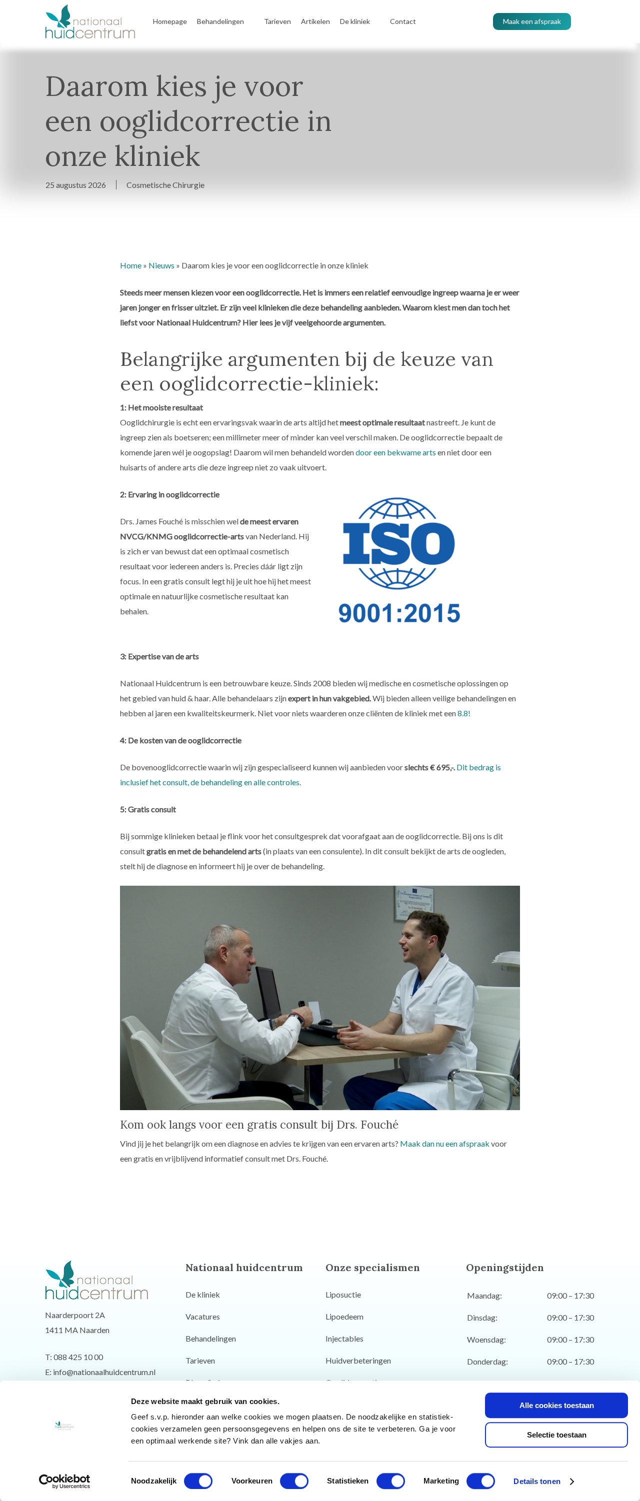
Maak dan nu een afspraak (445, 1143)
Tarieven (200, 1360)
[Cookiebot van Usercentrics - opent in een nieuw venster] (64, 1481)
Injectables (345, 1338)
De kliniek (203, 1294)
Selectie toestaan (556, 1435)
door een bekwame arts (396, 452)
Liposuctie (343, 1294)
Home (131, 265)
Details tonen (537, 1481)
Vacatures (203, 1316)
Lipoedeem (345, 1316)
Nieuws (161, 265)
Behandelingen (211, 1338)
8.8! (464, 713)
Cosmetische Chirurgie (165, 184)
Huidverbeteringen (358, 1360)
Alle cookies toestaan (557, 1405)
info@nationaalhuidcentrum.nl (104, 1372)
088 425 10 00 (78, 1357)
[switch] (294, 1481)
